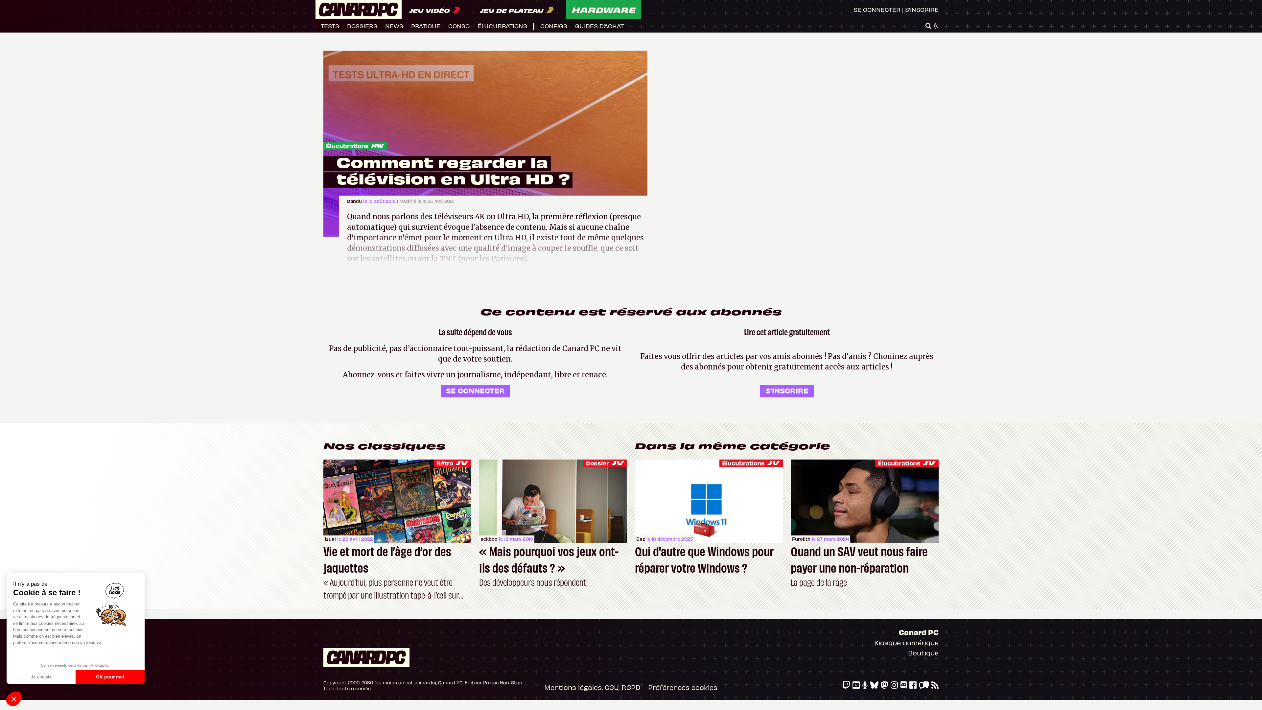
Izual (330, 539)
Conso (459, 25)
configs (553, 25)
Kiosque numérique (906, 642)
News (394, 25)
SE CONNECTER (475, 390)
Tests (330, 25)
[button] (14, 699)
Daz (640, 539)
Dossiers (362, 25)
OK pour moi (110, 676)
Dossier (597, 463)
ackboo (489, 539)
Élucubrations (347, 146)
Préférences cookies (682, 687)
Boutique (923, 653)
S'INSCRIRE (786, 390)
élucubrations (502, 25)
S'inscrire (922, 9)
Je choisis (41, 676)
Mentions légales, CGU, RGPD (592, 687)
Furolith (801, 539)
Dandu (355, 201)
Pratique (425, 25)
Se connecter (876, 9)
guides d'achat (599, 25)
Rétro (444, 463)
